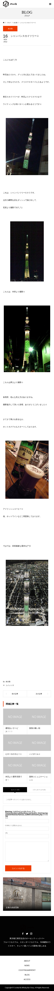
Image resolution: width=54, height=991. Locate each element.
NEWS (27, 965)
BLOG (27, 974)
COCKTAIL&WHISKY (27, 970)
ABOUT (27, 961)
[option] (27, 894)
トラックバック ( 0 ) (39, 790)
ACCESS (27, 979)
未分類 (10, 28)
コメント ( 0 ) (15, 790)
